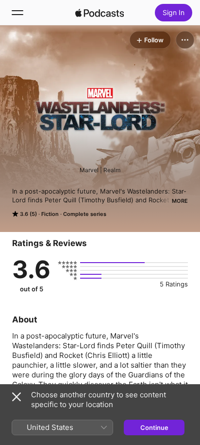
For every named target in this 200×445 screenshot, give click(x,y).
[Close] (16, 396)
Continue (154, 427)
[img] (99, 13)
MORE (180, 200)
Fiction (50, 214)
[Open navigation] (17, 12)
